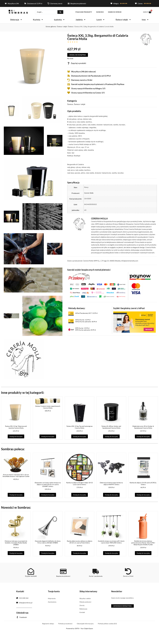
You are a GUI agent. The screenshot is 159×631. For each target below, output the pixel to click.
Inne (144, 19)
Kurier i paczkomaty (96, 576)
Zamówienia (52, 602)
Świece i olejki (122, 19)
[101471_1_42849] (42, 109)
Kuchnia (36, 19)
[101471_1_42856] (54, 249)
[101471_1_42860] (24, 359)
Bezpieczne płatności (63, 576)
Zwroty (82, 605)
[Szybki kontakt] (31, 571)
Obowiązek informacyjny (85, 623)
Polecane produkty (83, 12)
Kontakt (82, 612)
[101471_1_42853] (11, 217)
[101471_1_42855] (24, 248)
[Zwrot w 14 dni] (128, 571)
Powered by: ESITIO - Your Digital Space (79, 628)
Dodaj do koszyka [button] (15, 436)
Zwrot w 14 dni (128, 576)
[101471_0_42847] (33, 63)
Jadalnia (79, 19)
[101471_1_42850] (24, 141)
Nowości (100, 12)
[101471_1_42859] (42, 316)
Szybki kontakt (31, 576)
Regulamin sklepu (48, 623)
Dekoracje (14, 19)
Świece (70, 27)
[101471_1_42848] (11, 109)
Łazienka (58, 19)
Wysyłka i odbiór (85, 598)
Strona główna (51, 27)
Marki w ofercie (114, 12)
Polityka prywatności (65, 623)
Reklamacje (83, 609)
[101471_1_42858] (11, 315)
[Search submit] (60, 12)
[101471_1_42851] (54, 141)
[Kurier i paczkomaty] (95, 571)
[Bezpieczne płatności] (63, 571)
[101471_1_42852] (33, 179)
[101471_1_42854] (42, 216)
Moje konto (52, 598)
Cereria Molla (88, 193)
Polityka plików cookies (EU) (107, 623)
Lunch (99, 19)
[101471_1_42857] (33, 280)
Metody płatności (85, 602)
